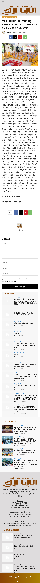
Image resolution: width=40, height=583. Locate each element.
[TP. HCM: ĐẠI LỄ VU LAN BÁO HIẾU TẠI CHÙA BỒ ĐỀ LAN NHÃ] (7, 452)
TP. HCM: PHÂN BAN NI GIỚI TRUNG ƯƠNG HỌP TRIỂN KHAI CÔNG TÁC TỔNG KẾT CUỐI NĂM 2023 (25, 302)
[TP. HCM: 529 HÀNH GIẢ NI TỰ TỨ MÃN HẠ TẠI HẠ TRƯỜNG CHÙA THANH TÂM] (7, 429)
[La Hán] (7, 335)
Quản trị (9, 32)
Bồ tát (16, 354)
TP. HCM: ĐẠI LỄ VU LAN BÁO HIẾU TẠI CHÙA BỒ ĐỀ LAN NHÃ (25, 452)
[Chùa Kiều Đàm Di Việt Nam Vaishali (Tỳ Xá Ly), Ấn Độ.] (7, 314)
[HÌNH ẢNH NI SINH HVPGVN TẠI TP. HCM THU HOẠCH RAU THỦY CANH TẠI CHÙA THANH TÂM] (7, 397)
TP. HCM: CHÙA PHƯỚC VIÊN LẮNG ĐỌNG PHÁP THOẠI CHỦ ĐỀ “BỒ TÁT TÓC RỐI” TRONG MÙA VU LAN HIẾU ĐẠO (25, 441)
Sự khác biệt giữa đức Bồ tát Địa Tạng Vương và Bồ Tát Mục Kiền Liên (25, 345)
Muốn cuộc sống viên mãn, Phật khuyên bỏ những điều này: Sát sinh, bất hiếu (25, 376)
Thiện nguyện (17, 458)
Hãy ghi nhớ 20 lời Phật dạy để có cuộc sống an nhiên (25, 365)
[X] (15, 37)
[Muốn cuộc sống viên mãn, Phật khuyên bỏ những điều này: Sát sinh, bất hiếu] (7, 376)
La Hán (16, 333)
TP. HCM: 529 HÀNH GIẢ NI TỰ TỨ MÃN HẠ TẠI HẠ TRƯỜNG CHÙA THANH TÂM (25, 429)
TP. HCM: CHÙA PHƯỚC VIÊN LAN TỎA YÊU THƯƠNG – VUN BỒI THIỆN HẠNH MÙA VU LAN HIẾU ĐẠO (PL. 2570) (26, 463)
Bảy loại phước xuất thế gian (24, 323)
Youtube (22, 581)
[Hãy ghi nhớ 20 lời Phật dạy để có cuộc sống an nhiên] (7, 366)
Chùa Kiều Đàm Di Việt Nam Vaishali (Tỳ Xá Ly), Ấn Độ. (24, 314)
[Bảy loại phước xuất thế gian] (7, 325)
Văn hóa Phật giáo (19, 310)
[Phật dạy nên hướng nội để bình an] (7, 387)
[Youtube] (32, 2)
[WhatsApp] (25, 37)
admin (15, 317)
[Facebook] (29, 2)
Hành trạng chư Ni (19, 297)
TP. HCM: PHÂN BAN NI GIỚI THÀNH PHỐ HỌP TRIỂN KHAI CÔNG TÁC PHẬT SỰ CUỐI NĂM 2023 (25, 409)
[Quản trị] (4, 32)
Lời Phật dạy (17, 321)
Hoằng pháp (17, 436)
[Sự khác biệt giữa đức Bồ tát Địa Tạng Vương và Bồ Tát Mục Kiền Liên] (7, 345)
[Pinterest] (20, 37)
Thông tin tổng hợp (9, 17)
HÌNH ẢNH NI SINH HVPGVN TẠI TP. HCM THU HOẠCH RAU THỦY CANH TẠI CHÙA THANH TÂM (25, 397)
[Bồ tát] (7, 355)
